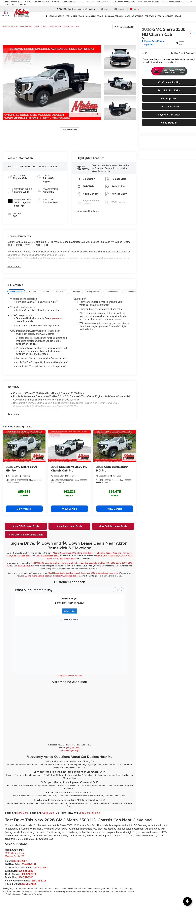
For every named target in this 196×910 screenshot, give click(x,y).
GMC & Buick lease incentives (104, 573)
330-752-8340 (26, 877)
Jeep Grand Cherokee (69, 563)
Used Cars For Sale (89, 812)
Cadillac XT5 (103, 563)
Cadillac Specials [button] (134, 16)
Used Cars (48, 812)
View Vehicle (24, 509)
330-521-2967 (19, 861)
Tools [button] (161, 16)
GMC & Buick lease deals (47, 556)
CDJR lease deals (56, 573)
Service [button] (169, 16)
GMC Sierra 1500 (119, 563)
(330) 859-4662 (73, 747)
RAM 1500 (39, 563)
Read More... (14, 266)
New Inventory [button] (56, 16)
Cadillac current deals (75, 573)
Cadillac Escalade (89, 563)
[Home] (46, 16)
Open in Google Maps (69, 750)
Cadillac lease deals (21, 556)
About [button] (178, 16)
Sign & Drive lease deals (107, 556)
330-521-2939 (26, 871)
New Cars (22, 812)
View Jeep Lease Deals (69, 526)
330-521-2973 (29, 874)
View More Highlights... (88, 211)
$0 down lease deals (66, 558)
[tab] (16, 291)
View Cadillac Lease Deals (113, 526)
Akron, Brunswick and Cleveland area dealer (73, 553)
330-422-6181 (29, 864)
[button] (52, 82)
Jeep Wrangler (51, 563)
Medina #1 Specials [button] (74, 16)
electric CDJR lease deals (65, 576)
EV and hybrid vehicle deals (37, 576)
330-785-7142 (28, 884)
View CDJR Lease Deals (26, 526)
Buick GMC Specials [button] (114, 16)
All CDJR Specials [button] (94, 16)
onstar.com (55, 318)
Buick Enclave (24, 566)
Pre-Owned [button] (150, 16)
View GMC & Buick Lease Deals (26, 534)
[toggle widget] (187, 901)
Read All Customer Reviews (69, 675)
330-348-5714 (39, 880)
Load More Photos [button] (69, 129)
